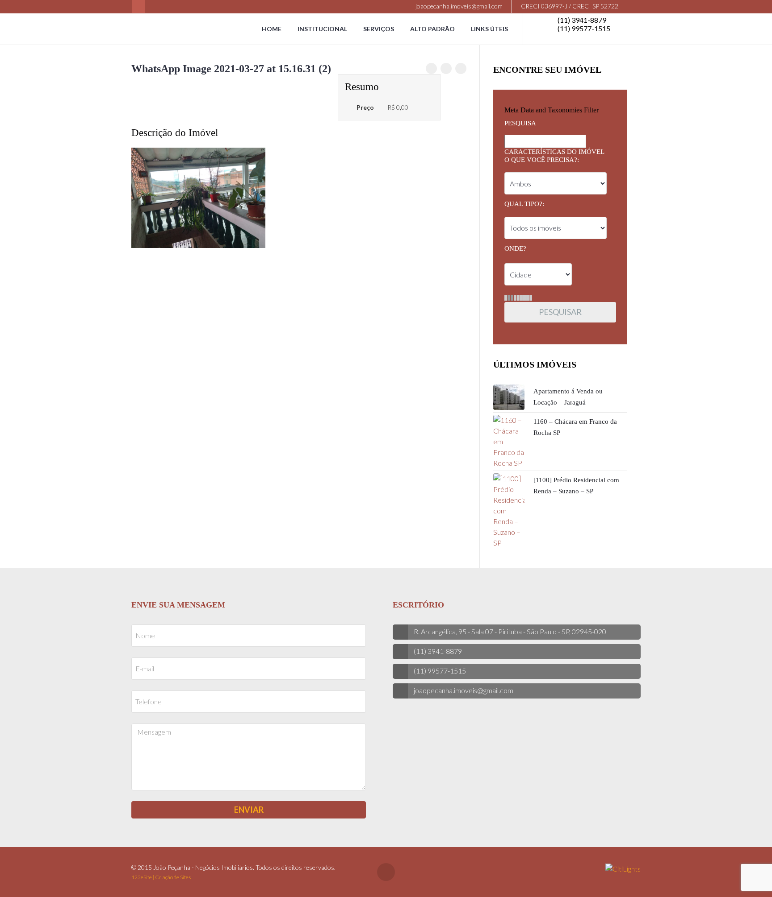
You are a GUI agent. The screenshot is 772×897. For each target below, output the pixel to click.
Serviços (378, 29)
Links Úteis (489, 29)
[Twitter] (446, 68)
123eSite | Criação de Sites (161, 877)
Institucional (322, 29)
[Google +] (460, 68)
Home (271, 29)
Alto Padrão (432, 29)
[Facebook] (138, 6)
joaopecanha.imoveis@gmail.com (458, 6)
